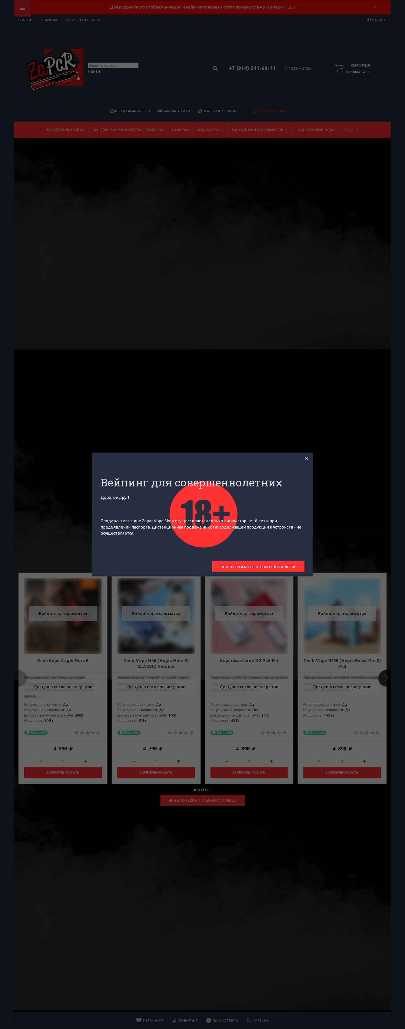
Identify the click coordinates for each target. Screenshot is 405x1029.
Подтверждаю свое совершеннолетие (258, 567)
